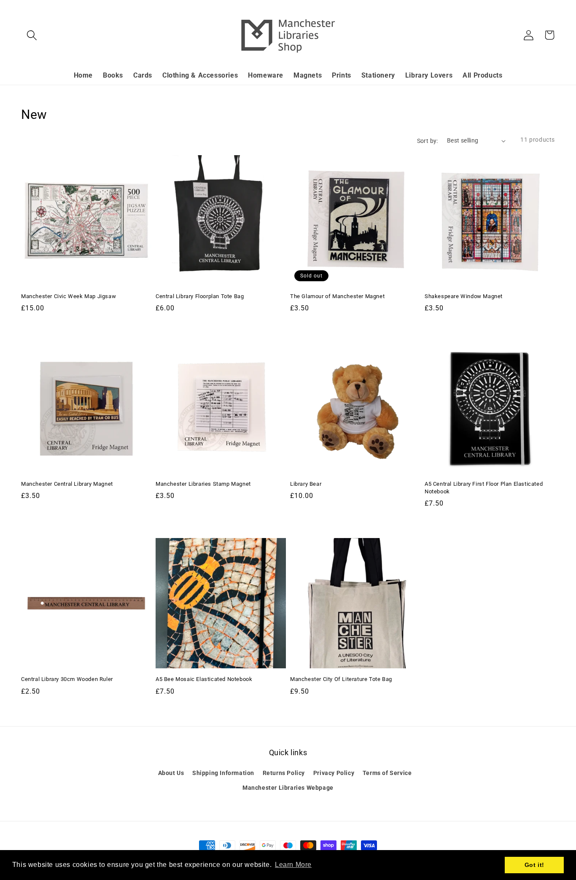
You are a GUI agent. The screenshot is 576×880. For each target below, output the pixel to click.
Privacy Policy (333, 773)
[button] (31, 35)
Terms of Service (387, 773)
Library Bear (305, 484)
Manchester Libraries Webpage (288, 787)
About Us (171, 773)
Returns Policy (284, 773)
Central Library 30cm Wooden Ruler (67, 679)
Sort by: (427, 140)
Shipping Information (223, 773)
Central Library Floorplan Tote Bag (200, 296)
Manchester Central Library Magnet (67, 484)
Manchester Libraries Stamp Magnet (203, 484)
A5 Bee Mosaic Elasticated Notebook (204, 679)
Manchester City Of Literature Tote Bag (341, 679)
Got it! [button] (534, 864)
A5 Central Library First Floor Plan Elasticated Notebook (484, 488)
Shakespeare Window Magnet (464, 296)
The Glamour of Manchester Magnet (337, 296)
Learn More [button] (293, 864)
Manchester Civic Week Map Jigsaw (68, 296)
